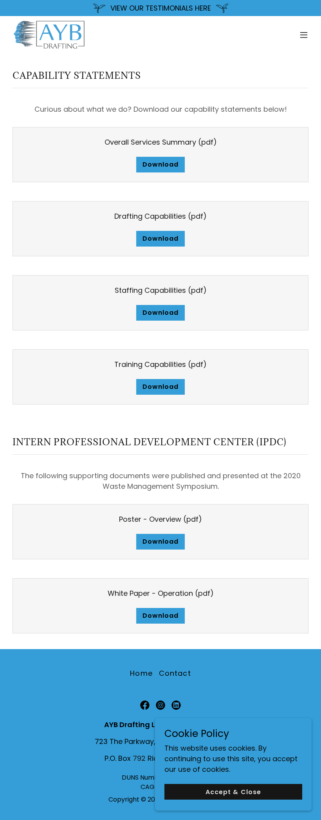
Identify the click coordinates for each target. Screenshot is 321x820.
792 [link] (139, 758)
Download (160, 164)
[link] (50, 35)
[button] (304, 35)
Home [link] (141, 673)
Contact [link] (175, 673)
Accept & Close (233, 791)
